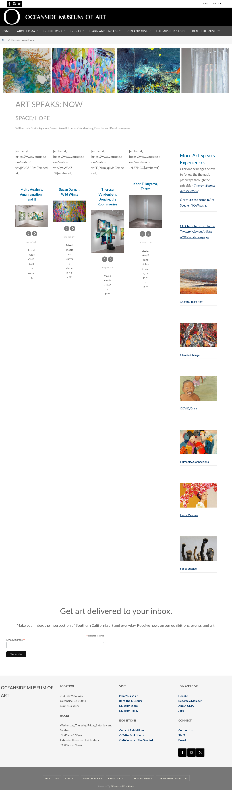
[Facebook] (10, 4)
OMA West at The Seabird (136, 740)
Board (182, 740)
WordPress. (128, 786)
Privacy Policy (118, 778)
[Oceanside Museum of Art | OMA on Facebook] (182, 752)
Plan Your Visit (128, 696)
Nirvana (115, 786)
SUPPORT (218, 3)
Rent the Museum (130, 700)
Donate (183, 696)
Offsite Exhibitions (131, 735)
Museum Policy (128, 710)
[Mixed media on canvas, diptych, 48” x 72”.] (69, 211)
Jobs (181, 710)
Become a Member (190, 700)
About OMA (186, 705)
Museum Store (128, 705)
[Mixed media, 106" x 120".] (107, 231)
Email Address (15, 640)
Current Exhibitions (131, 730)
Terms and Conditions (173, 778)
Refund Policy (143, 778)
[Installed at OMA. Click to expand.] (31, 216)
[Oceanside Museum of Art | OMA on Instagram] (191, 752)
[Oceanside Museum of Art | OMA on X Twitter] (200, 752)
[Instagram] (14, 4)
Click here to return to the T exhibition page (197, 231)
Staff (181, 735)
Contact (71, 778)
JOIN (205, 3)
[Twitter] (19, 4)
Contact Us (185, 730)
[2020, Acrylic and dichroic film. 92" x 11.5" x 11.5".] (145, 211)
